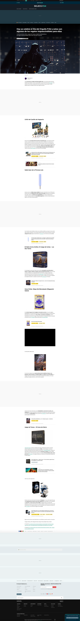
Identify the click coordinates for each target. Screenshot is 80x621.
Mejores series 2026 (24, 580)
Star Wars (50, 82)
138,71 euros (33, 148)
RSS (50, 593)
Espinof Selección (40, 6)
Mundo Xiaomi (18, 609)
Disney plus (34, 586)
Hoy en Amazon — (35, 156)
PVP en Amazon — (35, 283)
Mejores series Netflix (46, 580)
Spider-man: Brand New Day (28, 591)
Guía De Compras (19, 8)
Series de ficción (19, 586)
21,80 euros (44, 413)
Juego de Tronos (43, 22)
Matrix (55, 22)
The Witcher (52, 22)
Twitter (24, 38)
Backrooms (31, 22)
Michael (28, 22)
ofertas (39, 531)
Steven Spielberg (24, 22)
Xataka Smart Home (19, 608)
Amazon (43, 531)
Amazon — (42, 514)
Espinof (40, 3)
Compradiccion (53, 607)
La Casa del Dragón (47, 450)
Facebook (23, 38)
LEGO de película (25, 8)
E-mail (27, 38)
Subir (61, 601)
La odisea (26, 589)
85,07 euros (30, 454)
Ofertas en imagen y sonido (32, 8)
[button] (30, 78)
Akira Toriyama (48, 22)
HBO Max (34, 589)
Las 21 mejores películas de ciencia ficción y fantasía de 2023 (46, 164)
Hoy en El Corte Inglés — (35, 514)
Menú (19, 2)
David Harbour (36, 22)
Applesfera (18, 607)
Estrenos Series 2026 (40, 580)
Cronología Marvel (57, 580)
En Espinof (39, 468)
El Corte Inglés (45, 317)
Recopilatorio (35, 531)
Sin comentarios (20, 38)
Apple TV (18, 589)
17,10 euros (33, 317)
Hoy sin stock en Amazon (34, 462)
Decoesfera (52, 606)
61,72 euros (28, 506)
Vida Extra (25, 606)
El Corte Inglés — (42, 323)
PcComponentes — (42, 156)
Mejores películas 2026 (30, 580)
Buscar (61, 598)
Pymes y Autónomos (60, 606)
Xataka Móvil (18, 606)
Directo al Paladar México (39, 615)
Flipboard (26, 38)
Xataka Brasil (18, 616)
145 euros (41, 233)
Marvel (39, 22)
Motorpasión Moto (46, 606)
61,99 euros (44, 276)
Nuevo (61, 2)
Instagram (49, 593)
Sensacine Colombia (33, 616)
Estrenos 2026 (35, 580)
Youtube (47, 593)
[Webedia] (19, 601)
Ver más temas (19, 594)
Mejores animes (51, 580)
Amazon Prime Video (27, 586)
